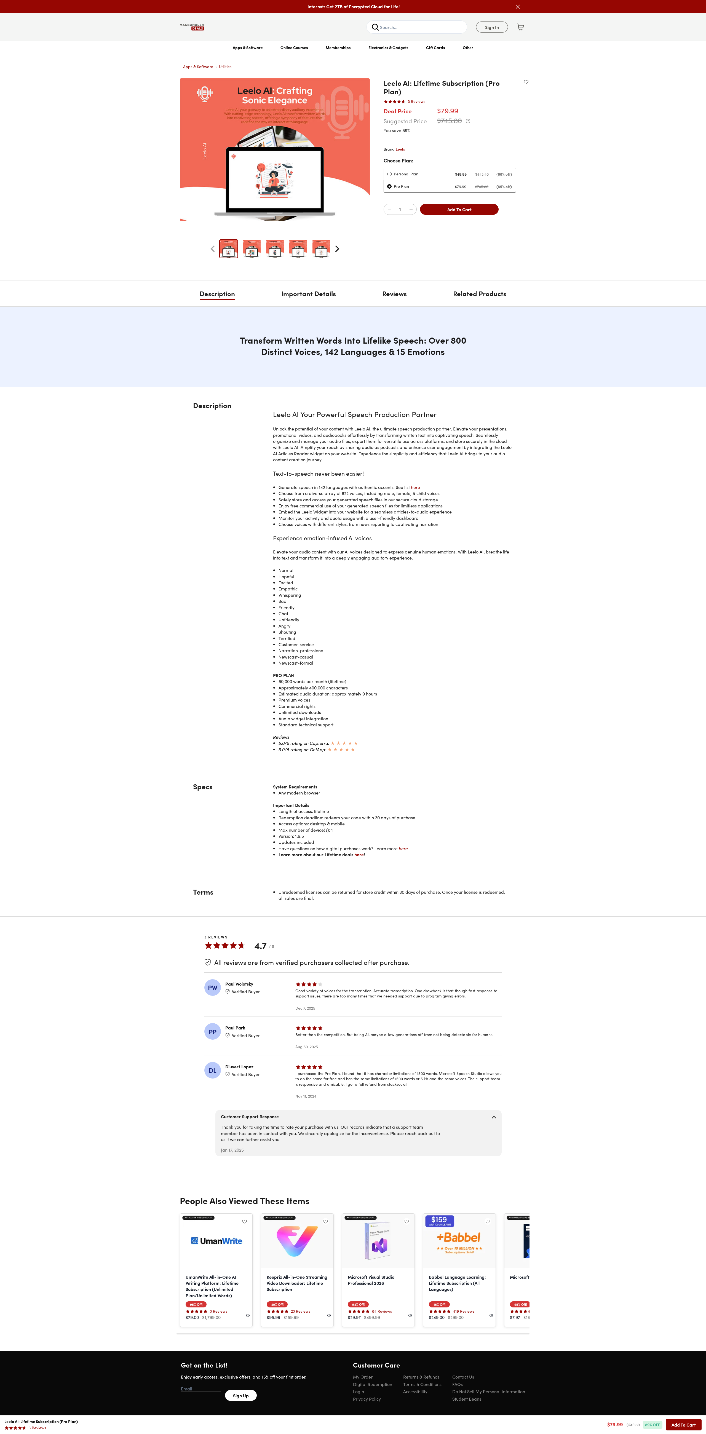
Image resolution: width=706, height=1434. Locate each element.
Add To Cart (459, 209)
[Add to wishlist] (526, 81)
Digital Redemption (372, 1384)
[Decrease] (389, 209)
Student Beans (466, 1399)
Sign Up (241, 1395)
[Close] (518, 6)
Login (358, 1391)
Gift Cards (435, 47)
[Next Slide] (337, 248)
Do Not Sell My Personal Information (488, 1391)
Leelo (400, 149)
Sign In (492, 27)
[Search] (375, 27)
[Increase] (410, 209)
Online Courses (294, 47)
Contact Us (463, 1377)
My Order (363, 1377)
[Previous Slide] (212, 248)
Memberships (338, 47)
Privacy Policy (367, 1399)
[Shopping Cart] (520, 27)
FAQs (457, 1384)
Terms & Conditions (422, 1384)
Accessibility (415, 1391)
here (415, 487)
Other (468, 47)
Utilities (225, 66)
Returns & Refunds (421, 1377)
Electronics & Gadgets (388, 47)
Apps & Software (248, 47)
